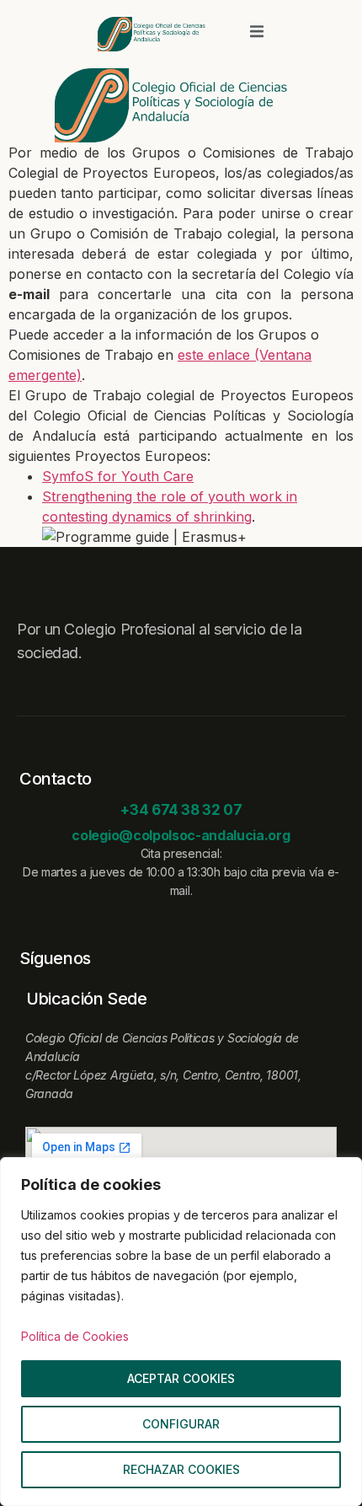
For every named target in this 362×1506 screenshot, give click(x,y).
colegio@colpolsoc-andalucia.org (181, 835)
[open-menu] (257, 34)
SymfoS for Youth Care (118, 476)
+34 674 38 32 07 (181, 809)
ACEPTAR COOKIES (181, 1378)
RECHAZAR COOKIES (181, 1469)
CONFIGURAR (181, 1424)
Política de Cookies (75, 1336)
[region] (181, 1331)
